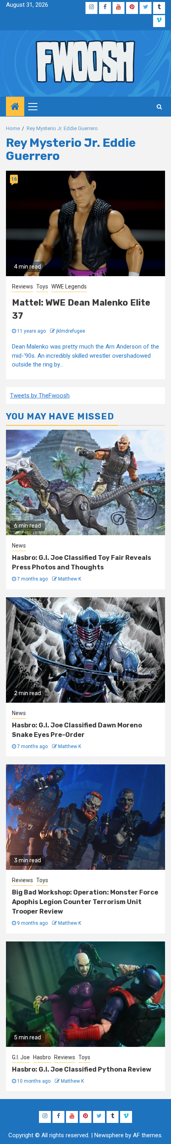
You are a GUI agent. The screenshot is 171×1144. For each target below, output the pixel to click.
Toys (42, 286)
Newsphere (109, 1135)
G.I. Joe (21, 1057)
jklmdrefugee (70, 331)
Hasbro (42, 1057)
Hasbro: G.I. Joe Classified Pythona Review (81, 1069)
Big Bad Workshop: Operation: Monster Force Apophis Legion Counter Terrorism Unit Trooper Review (85, 902)
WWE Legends (69, 286)
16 (14, 179)
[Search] (159, 106)
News (19, 545)
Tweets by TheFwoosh (40, 395)
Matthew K (69, 579)
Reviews (22, 286)
